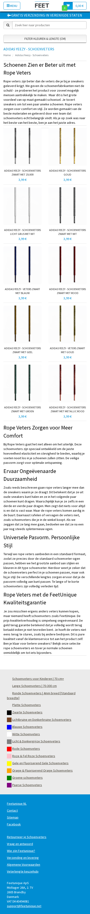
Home (7, 55)
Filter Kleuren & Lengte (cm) (45, 39)
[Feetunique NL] (42, 5)
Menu (13, 6)
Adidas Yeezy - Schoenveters (31, 55)
